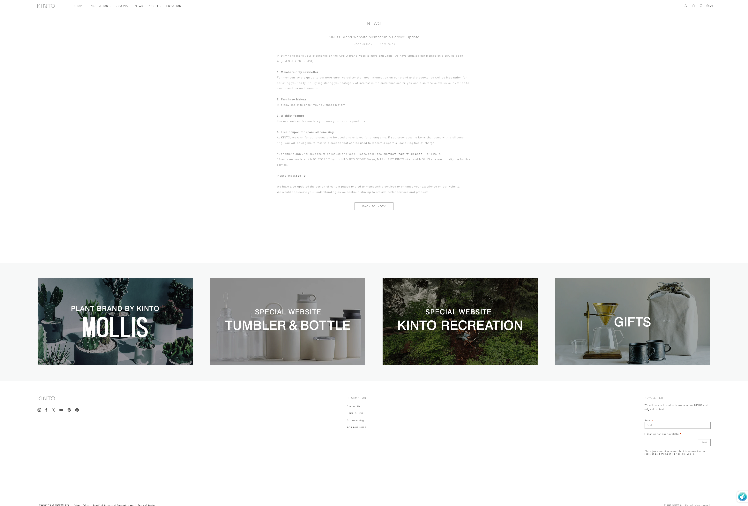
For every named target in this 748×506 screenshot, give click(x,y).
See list (301, 175)
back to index (374, 206)
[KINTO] (46, 6)
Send (704, 442)
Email (648, 420)
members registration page (404, 153)
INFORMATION (363, 44)
